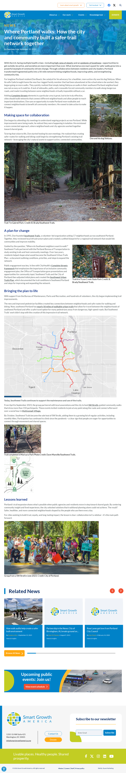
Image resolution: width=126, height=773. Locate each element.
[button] (119, 5)
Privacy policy (79, 768)
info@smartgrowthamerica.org (18, 740)
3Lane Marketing (108, 768)
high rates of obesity (63, 63)
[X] (114, 5)
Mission (60, 768)
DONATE (115, 15)
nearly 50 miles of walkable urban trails (55, 306)
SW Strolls (93, 405)
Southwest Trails (32, 235)
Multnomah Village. (31, 411)
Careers (67, 768)
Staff (72, 768)
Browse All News (13, 653)
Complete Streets (19, 95)
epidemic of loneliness (90, 63)
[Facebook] (109, 5)
